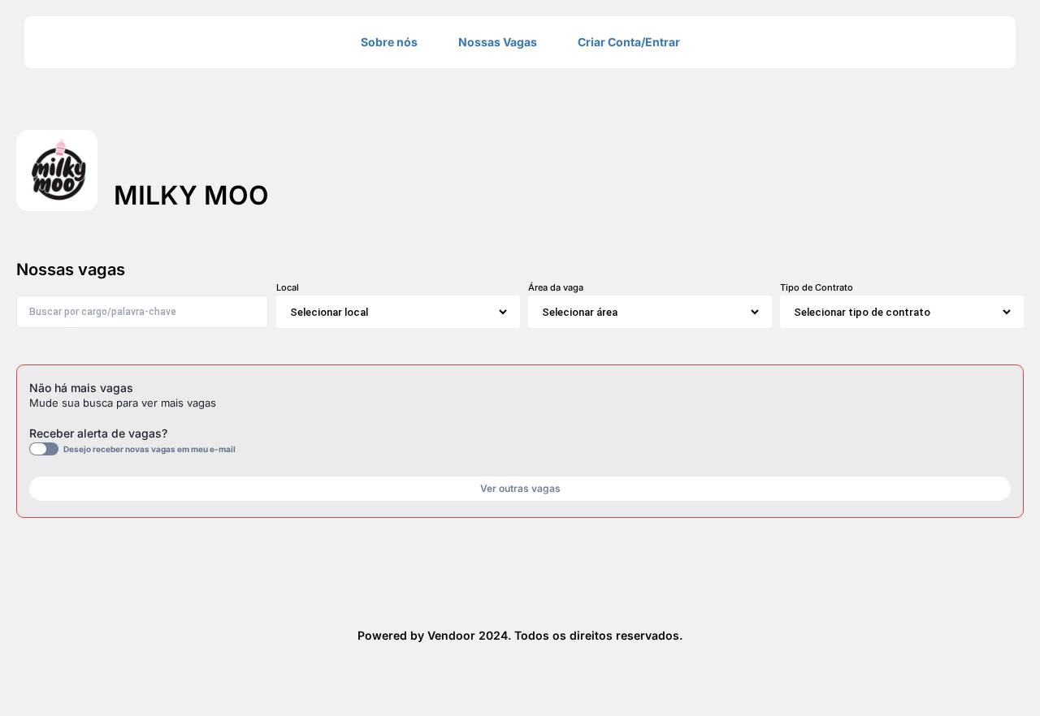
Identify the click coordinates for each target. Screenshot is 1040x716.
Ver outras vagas (520, 488)
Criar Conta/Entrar (629, 42)
